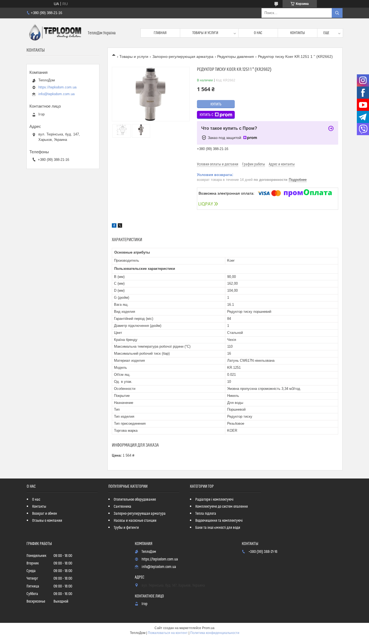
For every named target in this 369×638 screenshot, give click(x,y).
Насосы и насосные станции (135, 521)
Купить (216, 104)
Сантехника (122, 506)
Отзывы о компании (47, 521)
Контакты (297, 33)
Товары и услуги (205, 33)
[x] (120, 226)
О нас (258, 33)
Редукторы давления (235, 56)
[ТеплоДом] (55, 33)
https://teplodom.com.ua (57, 87)
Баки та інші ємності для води (217, 528)
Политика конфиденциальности (214, 633)
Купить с (206, 115)
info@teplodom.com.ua (56, 94)
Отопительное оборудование (135, 499)
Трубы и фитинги (126, 528)
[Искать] (337, 13)
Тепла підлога (205, 513)
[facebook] (114, 226)
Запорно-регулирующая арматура (182, 56)
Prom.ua (208, 628)
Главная (160, 33)
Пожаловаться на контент (168, 633)
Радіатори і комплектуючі (214, 499)
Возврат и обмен (44, 513)
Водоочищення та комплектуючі (219, 521)
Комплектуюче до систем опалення (221, 506)
